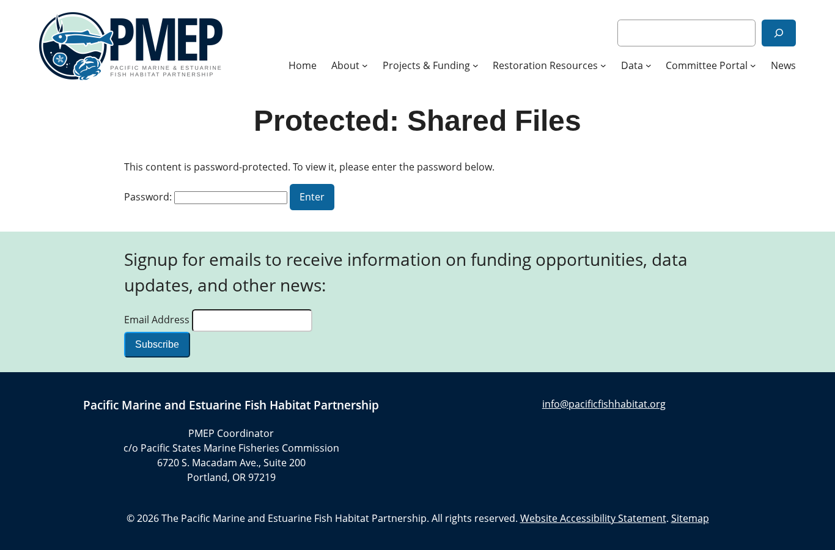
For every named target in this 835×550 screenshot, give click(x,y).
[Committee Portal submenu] (753, 65)
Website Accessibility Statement (593, 518)
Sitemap (690, 518)
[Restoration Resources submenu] (603, 65)
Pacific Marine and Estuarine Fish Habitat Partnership (231, 405)
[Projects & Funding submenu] (476, 65)
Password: (149, 197)
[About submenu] (365, 65)
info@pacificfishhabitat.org (604, 404)
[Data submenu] (649, 65)
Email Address (158, 319)
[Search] (779, 33)
